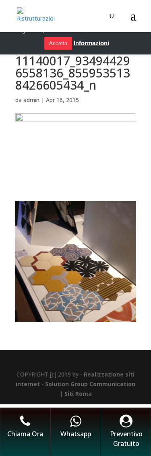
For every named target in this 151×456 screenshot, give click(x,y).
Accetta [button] (58, 43)
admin (31, 100)
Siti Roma (78, 393)
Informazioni (91, 43)
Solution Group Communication (90, 384)
